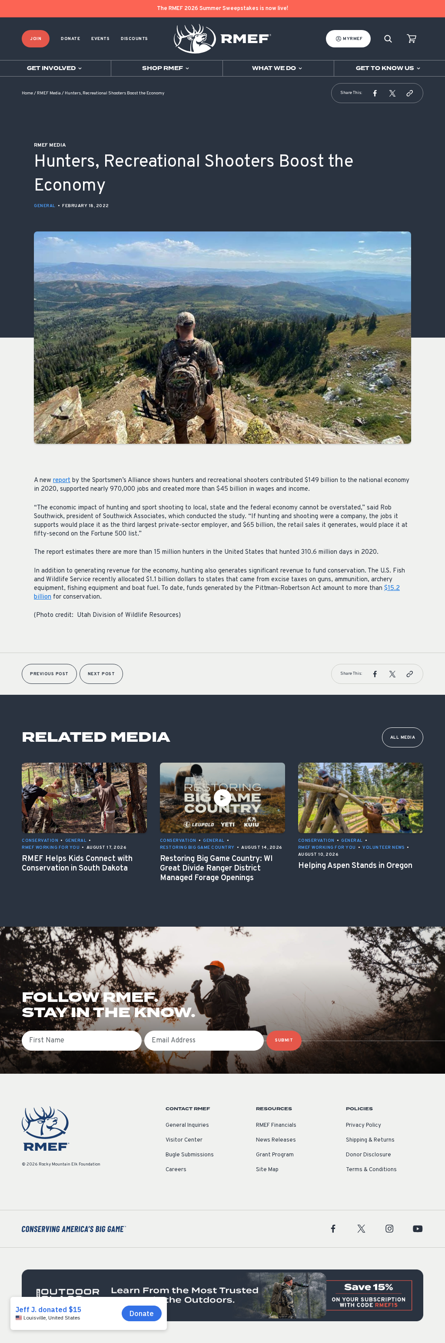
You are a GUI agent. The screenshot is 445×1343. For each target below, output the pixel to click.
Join (35, 39)
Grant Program (275, 1155)
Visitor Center (184, 1140)
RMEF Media (49, 93)
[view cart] (411, 39)
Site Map (267, 1169)
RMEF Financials (276, 1125)
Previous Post (49, 674)
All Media (402, 737)
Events (100, 39)
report (61, 480)
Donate (70, 39)
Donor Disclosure (368, 1155)
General (45, 206)
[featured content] (222, 1295)
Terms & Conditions (371, 1169)
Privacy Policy (363, 1125)
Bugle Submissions (190, 1155)
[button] (375, 93)
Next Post (101, 674)
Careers (176, 1169)
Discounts (134, 39)
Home (27, 93)
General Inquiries (187, 1125)
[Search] (388, 39)
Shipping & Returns (370, 1140)
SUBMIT (284, 1040)
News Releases (276, 1140)
